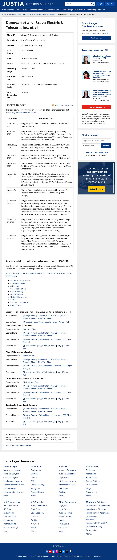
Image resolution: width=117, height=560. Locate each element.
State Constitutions (39, 505)
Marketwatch (43, 315)
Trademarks (63, 524)
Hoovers (57, 339)
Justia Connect (22, 556)
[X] (66, 551)
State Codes (36, 509)
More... (6, 495)
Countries (62, 527)
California (35, 516)
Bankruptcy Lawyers (12, 470)
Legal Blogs (63, 509)
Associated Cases (17, 283)
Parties (13, 299)
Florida (34, 520)
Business (62, 466)
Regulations (8, 513)
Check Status (15, 305)
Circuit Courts (9, 520)
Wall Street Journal (59, 315)
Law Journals (91, 484)
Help (53, 556)
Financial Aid (91, 477)
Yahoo (61, 322)
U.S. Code (7, 509)
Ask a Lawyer (23, 10)
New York (35, 524)
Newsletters (80, 10)
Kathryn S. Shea (29, 329)
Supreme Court (10, 516)
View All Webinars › (96, 107)
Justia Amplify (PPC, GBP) (96, 523)
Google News (30, 315)
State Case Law (37, 513)
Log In (100, 4)
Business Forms (65, 513)
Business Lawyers (11, 474)
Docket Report (16, 294)
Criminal (34, 474)
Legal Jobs (62, 505)
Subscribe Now (96, 189)
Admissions (91, 474)
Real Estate (63, 488)
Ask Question (96, 38)
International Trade (66, 484)
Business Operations (67, 474)
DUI (32, 481)
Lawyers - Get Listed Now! (96, 152)
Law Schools (53, 10)
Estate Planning (37, 484)
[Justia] (13, 4)
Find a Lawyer (8, 10)
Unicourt (28, 322)
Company (45, 556)
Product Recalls (65, 516)
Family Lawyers (9, 488)
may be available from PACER (24, 112)
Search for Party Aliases (20, 280)
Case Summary (16, 291)
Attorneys (14, 286)
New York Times (45, 318)
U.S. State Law (38, 502)
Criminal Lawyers (10, 477)
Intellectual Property (67, 481)
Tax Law (62, 492)
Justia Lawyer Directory (96, 509)
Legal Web (38, 322)
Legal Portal (35, 556)
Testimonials (91, 530)
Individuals (36, 466)
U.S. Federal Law (11, 502)
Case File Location (18, 289)
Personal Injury (37, 492)
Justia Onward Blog (94, 526)
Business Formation (67, 470)
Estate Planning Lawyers (13, 484)
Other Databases (67, 502)
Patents (61, 520)
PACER (43, 268)
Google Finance (30, 339)
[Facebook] (53, 551)
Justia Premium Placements (97, 513)
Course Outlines (93, 481)
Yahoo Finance (45, 339)
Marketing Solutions (96, 10)
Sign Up (110, 4)
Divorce (34, 477)
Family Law (35, 488)
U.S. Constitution (10, 505)
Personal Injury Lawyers (13, 492)
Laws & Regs (67, 10)
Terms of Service (63, 556)
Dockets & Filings (10, 527)
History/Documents (18, 297)
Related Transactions (19, 302)
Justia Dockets (30, 345)
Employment (63, 477)
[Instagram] (57, 551)
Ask (67, 322)
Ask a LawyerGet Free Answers (93, 25)
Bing (55, 322)
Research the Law (38, 10)
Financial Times (29, 318)
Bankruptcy (36, 470)
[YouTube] (50, 551)
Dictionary (90, 470)
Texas (33, 527)
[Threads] (60, 551)
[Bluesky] (63, 551)
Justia (61, 546)
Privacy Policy (77, 556)
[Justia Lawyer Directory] (70, 551)
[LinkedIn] (47, 551)
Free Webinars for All (95, 50)
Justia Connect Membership (98, 505)
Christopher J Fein (31, 382)
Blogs (88, 488)
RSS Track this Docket (63, 105)
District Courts (9, 524)
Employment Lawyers (12, 481)
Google (48, 322)
